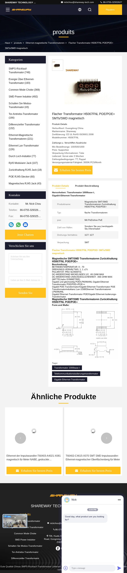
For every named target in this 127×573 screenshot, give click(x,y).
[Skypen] (11, 225)
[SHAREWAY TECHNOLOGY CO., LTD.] (21, 9)
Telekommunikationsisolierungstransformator (76, 373)
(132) (24, 126)
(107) (23, 163)
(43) (20, 105)
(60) (22, 176)
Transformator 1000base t (67, 367)
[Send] (119, 568)
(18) (25, 170)
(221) (21, 137)
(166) (23, 116)
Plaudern (110, 9)
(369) (24, 89)
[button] (20, 438)
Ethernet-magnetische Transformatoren (45, 43)
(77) (22, 156)
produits (18, 43)
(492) (23, 96)
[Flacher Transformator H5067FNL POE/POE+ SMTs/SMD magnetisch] (90, 86)
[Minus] (119, 500)
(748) (19, 70)
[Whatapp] (18, 225)
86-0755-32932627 (112, 2)
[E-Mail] (25, 225)
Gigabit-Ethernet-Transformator (69, 379)
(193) (21, 81)
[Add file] (66, 568)
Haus (7, 43)
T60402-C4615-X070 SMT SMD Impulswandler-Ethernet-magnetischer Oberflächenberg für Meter (93, 457)
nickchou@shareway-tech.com (79, 2)
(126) (24, 147)
